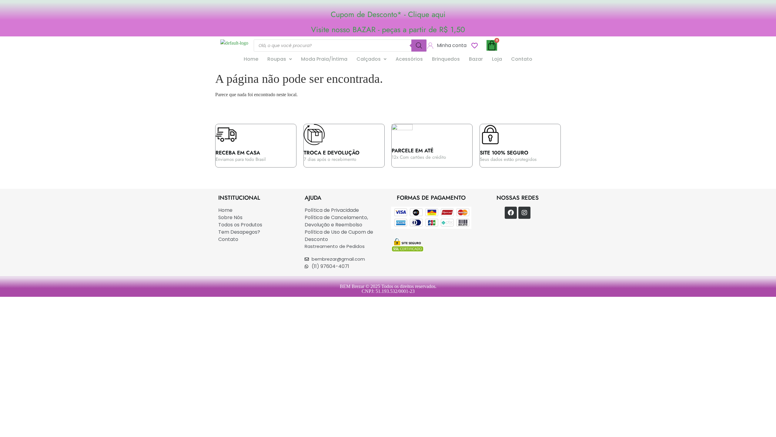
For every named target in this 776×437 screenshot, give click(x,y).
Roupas (276, 59)
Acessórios (409, 59)
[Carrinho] (492, 45)
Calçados (368, 59)
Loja (497, 59)
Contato (521, 59)
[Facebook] (511, 213)
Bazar (476, 59)
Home (251, 59)
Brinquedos (446, 59)
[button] (279, 59)
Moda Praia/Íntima (324, 59)
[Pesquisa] (418, 45)
